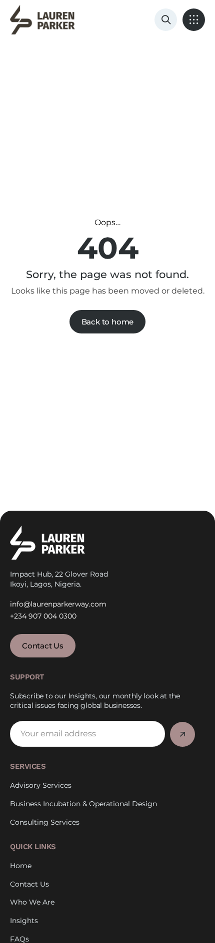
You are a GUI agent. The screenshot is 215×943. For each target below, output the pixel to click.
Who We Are (32, 902)
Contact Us (29, 884)
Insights (24, 920)
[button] (193, 19)
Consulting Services (45, 822)
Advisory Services (41, 785)
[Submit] (182, 734)
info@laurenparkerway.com (58, 604)
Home (21, 865)
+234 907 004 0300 (43, 616)
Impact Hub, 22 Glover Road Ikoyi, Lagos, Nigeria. (59, 579)
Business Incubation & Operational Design (83, 803)
